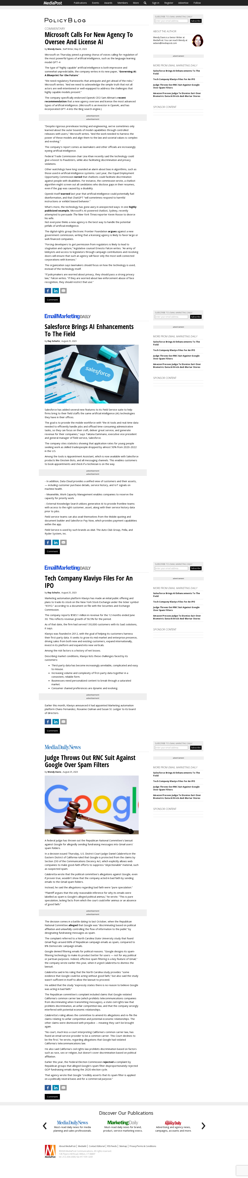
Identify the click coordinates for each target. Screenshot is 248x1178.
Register (168, 2)
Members (122, 2)
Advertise (183, 2)
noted (78, 176)
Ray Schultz (54, 341)
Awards (108, 2)
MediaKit (82, 1146)
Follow (197, 2)
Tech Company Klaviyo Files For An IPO (174, 79)
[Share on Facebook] (48, 290)
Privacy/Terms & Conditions (143, 1146)
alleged (73, 925)
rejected (108, 1062)
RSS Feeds (112, 1146)
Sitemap (123, 1146)
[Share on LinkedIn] (55, 290)
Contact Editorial (97, 1146)
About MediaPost (67, 1146)
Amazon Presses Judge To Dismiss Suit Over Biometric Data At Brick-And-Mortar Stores (177, 95)
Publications (80, 2)
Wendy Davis (54, 49)
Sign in (155, 2)
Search (145, 3)
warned (65, 193)
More (136, 2)
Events (95, 2)
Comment (52, 299)
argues (112, 231)
